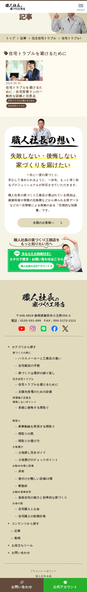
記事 (23, 38)
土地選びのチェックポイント (38, 459)
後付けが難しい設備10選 (35, 478)
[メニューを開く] (81, 7)
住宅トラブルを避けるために (21, 101)
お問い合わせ (21, 552)
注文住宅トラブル (44, 38)
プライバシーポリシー (43, 571)
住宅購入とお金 (29, 508)
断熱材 (22, 485)
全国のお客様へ (43, 222)
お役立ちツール (22, 545)
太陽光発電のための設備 (35, 391)
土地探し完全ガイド (32, 452)
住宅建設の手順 (29, 365)
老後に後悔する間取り (33, 407)
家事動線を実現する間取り (36, 426)
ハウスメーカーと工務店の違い (39, 358)
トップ (10, 38)
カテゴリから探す (24, 346)
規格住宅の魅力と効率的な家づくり (42, 497)
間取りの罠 (26, 433)
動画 (17, 538)
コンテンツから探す (25, 523)
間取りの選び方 (29, 441)
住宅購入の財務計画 (32, 516)
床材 (21, 471)
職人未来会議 (44, 576)
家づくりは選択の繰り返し (36, 373)
